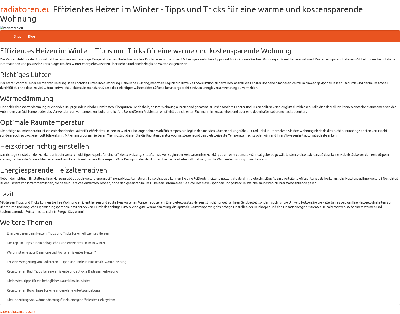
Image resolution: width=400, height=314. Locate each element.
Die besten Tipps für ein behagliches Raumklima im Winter (48, 281)
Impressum (27, 312)
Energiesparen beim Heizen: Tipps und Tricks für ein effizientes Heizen (57, 233)
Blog (31, 36)
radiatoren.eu (25, 9)
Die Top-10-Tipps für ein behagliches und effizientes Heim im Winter (55, 243)
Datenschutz (9, 312)
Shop (17, 36)
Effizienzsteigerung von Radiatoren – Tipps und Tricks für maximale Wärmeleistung (66, 262)
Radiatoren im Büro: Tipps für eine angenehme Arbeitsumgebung (53, 290)
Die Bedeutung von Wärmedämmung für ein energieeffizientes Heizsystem (60, 300)
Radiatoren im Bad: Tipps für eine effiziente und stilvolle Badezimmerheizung (62, 271)
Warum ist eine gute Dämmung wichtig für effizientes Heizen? (51, 252)
